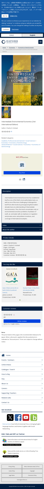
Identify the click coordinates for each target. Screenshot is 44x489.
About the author (9, 230)
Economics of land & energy (26, 47)
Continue (6, 29)
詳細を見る (13, 16)
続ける (5, 16)
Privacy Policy (12, 466)
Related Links (6, 398)
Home (4, 47)
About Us (5, 383)
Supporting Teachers (9, 393)
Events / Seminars (8, 360)
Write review (22, 321)
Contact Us (5, 402)
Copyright (32, 471)
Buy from (22, 173)
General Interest (7, 144)
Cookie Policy (12, 471)
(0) (11, 131)
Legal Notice (12, 475)
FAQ (3, 379)
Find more (15, 29)
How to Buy (6, 374)
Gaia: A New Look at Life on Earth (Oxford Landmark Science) (10, 290)
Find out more (7, 424)
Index (5, 225)
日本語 (11, 35)
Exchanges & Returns (22, 479)
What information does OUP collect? (32, 466)
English (32, 35)
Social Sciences (30, 141)
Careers (4, 388)
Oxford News (6, 365)
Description (7, 191)
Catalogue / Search (8, 369)
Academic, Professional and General (13, 141)
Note (3, 332)
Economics (12, 47)
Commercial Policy (32, 475)
